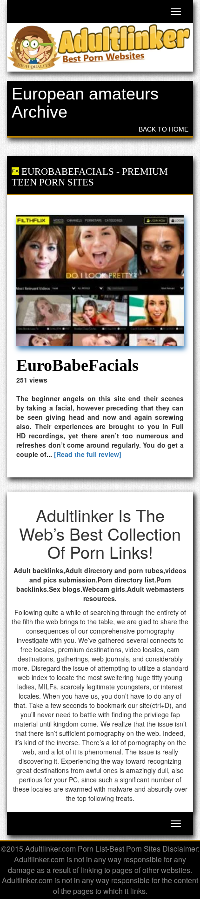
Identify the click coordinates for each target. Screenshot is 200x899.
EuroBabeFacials (67, 171)
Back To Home (163, 129)
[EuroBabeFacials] (100, 280)
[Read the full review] (87, 454)
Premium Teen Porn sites (90, 177)
